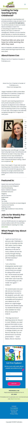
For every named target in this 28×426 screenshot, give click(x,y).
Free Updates (14, 408)
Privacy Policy (14, 414)
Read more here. (15, 399)
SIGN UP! (13, 383)
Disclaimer (14, 412)
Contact (14, 406)
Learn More (4, 227)
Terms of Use (14, 410)
